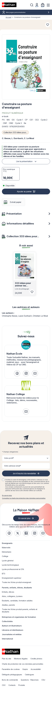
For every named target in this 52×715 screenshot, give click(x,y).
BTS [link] (3, 574)
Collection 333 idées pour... (15, 132)
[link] (17, 373)
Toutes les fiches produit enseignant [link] (16, 582)
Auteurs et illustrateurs (12, 626)
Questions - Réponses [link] (30, 680)
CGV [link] (4, 685)
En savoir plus (7, 495)
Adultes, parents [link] (8, 605)
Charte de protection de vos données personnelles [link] (22, 664)
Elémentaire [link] (6, 552)
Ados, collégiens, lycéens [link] (12, 596)
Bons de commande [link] (10, 680)
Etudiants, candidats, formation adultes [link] (17, 601)
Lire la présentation (24, 161)
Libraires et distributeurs (12, 630)
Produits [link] (21, 685)
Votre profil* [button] (9, 458)
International (7, 639)
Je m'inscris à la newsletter (24, 473)
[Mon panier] (42, 5)
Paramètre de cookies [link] (11, 669)
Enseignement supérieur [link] (11, 578)
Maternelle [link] (6, 548)
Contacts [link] (11, 685)
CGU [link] (43, 680)
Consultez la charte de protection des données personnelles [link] (23, 498)
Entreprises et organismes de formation (19, 617)
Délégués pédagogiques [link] (12, 675)
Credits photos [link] (36, 659)
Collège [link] (5, 556)
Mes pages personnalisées (16, 12)
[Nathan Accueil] (9, 5)
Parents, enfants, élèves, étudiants (17, 588)
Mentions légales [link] (21, 659)
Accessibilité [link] (36, 669)
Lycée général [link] (7, 561)
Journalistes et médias (12, 634)
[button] (26, 67)
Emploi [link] (25, 669)
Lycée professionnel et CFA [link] (13, 569)
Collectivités (7, 621)
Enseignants (7, 543)
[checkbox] (3, 480)
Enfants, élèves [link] (8, 592)
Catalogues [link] (29, 675)
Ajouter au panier (24, 191)
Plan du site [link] (6, 659)
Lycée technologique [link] (10, 565)
